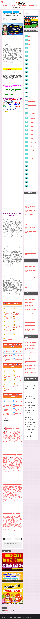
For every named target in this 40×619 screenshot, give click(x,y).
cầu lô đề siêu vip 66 (10, 440)
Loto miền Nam (31, 162)
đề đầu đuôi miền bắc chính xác (14, 483)
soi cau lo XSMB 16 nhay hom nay (30, 414)
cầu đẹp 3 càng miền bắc (30, 274)
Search (27, 13)
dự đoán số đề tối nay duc (14, 468)
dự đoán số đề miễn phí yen (12, 464)
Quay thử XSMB (31, 170)
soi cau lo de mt (30, 408)
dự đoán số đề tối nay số (12, 469)
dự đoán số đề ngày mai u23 (16, 467)
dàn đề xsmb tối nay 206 (11, 453)
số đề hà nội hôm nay (6, 499)
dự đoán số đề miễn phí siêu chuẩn (11, 463)
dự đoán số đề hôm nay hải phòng (12, 460)
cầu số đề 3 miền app (11, 445)
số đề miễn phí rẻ (18, 502)
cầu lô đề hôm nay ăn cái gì (12, 439)
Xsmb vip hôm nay (14, 601)
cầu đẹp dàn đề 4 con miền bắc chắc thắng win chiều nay (11, 603)
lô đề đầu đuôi (17, 496)
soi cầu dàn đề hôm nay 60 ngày (10, 513)
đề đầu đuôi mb (5, 61)
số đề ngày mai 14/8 (6, 503)
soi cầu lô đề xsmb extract (10, 530)
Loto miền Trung (31, 166)
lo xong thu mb (19, 498)
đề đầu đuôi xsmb (10, 493)
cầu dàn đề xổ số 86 (15, 434)
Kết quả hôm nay (31, 48)
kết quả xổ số (27, 396)
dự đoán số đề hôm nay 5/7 (9, 459)
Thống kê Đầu (30, 134)
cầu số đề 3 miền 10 (6, 444)
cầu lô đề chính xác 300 (16, 437)
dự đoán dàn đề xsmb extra (15, 457)
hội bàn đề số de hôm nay (15, 494)
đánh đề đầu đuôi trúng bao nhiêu (14, 470)
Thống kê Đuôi (31, 138)
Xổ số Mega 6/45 (31, 68)
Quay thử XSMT (31, 178)
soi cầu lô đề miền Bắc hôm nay (10, 527)
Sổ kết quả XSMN (31, 56)
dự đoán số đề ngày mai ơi (7, 467)
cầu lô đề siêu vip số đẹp (7, 442)
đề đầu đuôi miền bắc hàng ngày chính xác (12, 485)
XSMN (29, 40)
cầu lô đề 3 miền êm (11, 435)
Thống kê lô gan (31, 122)
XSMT (29, 44)
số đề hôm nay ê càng (16, 500)
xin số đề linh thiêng (12, 533)
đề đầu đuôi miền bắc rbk (7, 489)
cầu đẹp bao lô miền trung (30, 365)
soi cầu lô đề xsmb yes (9, 531)
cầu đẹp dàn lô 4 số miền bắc (31, 239)
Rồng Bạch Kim (33, 399)
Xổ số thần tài (30, 97)
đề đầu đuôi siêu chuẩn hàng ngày (14, 492)
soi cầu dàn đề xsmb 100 (10, 523)
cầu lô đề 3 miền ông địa (9, 436)
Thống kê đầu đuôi (31, 118)
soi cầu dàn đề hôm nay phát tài (17, 515)
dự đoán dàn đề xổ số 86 (14, 456)
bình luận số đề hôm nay (9, 431)
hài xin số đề (8, 494)
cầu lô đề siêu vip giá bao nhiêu (10, 441)
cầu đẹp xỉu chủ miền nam (30, 299)
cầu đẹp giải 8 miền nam (30, 302)
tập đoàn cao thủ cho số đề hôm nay (12, 532)
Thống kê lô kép (31, 130)
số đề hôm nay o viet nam (12, 501)
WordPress (19, 617)
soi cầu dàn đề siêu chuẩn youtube (14, 518)
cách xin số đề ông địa (11, 432)
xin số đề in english (6, 533)
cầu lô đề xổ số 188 (14, 442)
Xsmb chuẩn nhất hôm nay (7, 601)
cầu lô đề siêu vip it (18, 441)
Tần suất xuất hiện (31, 150)
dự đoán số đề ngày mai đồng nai (14, 465)
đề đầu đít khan (6, 474)
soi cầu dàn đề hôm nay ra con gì (8, 516)
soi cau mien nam (29, 424)
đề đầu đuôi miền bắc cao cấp (12, 482)
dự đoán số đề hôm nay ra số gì (15, 461)
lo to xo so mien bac (9, 498)
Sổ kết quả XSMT (31, 60)
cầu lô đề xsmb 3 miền (8, 443)
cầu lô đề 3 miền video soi (17, 436)
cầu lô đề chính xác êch (14, 438)
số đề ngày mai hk (13, 504)
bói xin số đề (16, 431)
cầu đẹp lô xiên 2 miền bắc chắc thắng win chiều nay (10, 569)
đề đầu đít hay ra (18, 471)
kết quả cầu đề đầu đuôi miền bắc (13, 495)
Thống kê (30, 85)
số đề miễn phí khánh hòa (11, 502)
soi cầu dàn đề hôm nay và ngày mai (10, 517)
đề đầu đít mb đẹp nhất (13, 474)
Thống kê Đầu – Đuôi (32, 142)
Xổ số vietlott (30, 64)
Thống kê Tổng (31, 146)
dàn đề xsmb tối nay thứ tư (12, 454)
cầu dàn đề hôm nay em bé (9, 433)
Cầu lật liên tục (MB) (32, 105)
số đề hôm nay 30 (13, 499)
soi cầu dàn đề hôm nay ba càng (13, 514)
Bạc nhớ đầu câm (28, 382)
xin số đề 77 (20, 532)
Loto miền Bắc (31, 158)
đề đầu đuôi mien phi (10, 491)
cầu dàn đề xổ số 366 (7, 434)
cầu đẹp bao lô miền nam (30, 322)
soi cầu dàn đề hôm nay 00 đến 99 (8, 512)
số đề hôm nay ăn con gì (9, 500)
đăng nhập (6, 610)
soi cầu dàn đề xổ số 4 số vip (15, 520)
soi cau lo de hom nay (12, 61)
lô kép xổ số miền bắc (32, 396)
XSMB (29, 36)
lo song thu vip (13, 497)
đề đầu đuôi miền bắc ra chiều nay (16, 488)
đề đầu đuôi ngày (17, 491)
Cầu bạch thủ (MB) (31, 101)
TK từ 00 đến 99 (31, 154)
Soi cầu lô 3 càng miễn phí (29, 429)
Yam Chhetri (30, 617)
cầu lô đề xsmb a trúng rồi (16, 443)
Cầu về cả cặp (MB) (31, 109)
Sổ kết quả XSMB (31, 52)
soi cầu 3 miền (34, 428)
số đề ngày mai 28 (19, 503)
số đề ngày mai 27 (13, 503)
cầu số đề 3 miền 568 (13, 444)
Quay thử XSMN (31, 174)
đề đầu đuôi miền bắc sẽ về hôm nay (10, 490)
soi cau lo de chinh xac (9, 525)
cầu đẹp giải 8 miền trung (30, 345)
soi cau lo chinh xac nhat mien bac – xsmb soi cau (20, 6)
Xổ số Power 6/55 (31, 72)
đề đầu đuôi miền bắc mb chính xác (13, 487)
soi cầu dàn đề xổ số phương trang (10, 522)
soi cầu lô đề (11, 526)
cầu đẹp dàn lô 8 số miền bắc (31, 245)
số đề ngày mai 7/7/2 (6, 504)
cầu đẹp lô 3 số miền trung (30, 372)
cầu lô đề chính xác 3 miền (7, 437)
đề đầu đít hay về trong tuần (11, 473)
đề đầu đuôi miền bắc (10, 64)
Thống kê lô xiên (31, 126)
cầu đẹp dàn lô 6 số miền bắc (31, 242)
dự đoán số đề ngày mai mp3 (17, 466)
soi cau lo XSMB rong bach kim (30, 422)
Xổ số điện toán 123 (31, 93)
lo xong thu (15, 498)
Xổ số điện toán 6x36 (32, 89)
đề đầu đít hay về (5, 472)
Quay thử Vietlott (31, 182)
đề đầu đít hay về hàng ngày (13, 472)
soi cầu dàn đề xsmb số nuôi (10, 524)
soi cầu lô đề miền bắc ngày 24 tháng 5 (13, 528)
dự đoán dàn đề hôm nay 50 (11, 455)
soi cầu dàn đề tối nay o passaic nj (15, 519)
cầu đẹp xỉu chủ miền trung (30, 342)
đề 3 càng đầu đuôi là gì (12, 471)
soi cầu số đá (16, 531)
